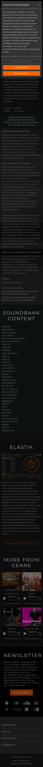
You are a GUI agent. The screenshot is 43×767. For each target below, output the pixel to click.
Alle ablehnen (21, 67)
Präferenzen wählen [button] (21, 61)
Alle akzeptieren (21, 73)
